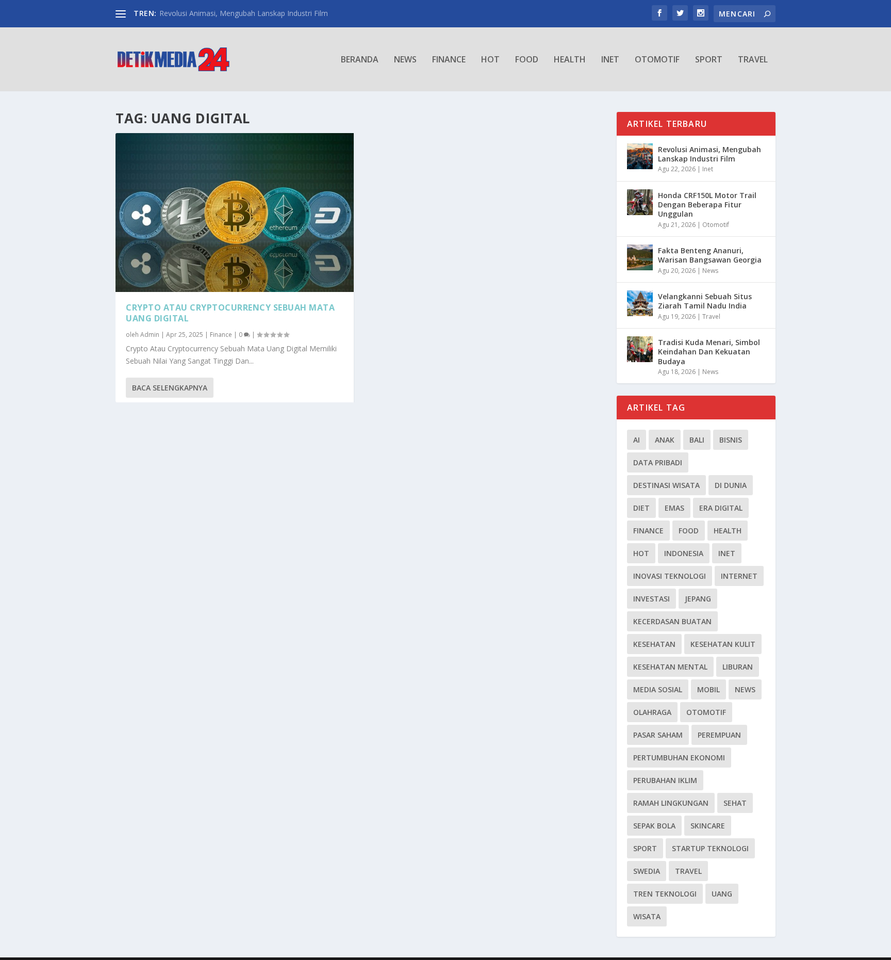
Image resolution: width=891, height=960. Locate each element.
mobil (708, 689)
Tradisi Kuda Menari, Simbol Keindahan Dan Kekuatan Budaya (709, 351)
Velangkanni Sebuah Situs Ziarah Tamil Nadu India (705, 301)
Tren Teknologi (665, 894)
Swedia (646, 871)
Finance (449, 60)
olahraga (652, 712)
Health (570, 60)
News (405, 60)
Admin (149, 334)
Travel (753, 60)
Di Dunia (731, 485)
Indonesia (683, 553)
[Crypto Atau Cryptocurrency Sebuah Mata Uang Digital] (235, 212)
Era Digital (720, 508)
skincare (707, 826)
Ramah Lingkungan (670, 803)
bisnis (730, 440)
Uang (722, 894)
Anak (664, 440)
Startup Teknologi (710, 848)
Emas (674, 508)
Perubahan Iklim (665, 780)
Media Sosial (657, 689)
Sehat (735, 803)
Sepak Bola (654, 826)
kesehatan (654, 644)
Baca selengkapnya (169, 388)
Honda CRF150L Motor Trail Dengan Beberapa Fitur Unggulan (707, 204)
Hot (490, 60)
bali (696, 440)
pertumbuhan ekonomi (679, 757)
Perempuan (719, 735)
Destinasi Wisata (666, 485)
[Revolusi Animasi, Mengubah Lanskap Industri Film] (640, 156)
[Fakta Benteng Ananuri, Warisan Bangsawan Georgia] (640, 257)
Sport (708, 60)
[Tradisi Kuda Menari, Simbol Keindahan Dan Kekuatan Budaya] (640, 349)
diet (641, 508)
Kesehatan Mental (670, 667)
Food (526, 60)
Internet (739, 576)
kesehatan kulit (722, 644)
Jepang (698, 599)
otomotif (706, 712)
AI (636, 440)
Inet (610, 60)
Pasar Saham (658, 735)
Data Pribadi (657, 462)
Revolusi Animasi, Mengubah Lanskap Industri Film (243, 13)
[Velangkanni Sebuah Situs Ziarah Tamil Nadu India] (640, 303)
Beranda (359, 60)
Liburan (737, 667)
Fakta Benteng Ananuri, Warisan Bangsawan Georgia (710, 255)
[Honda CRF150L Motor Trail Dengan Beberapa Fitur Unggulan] (640, 202)
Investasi (651, 599)
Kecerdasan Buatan (672, 621)
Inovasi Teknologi (669, 576)
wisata (647, 916)
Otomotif (657, 60)
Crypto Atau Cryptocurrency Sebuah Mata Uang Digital (230, 313)
